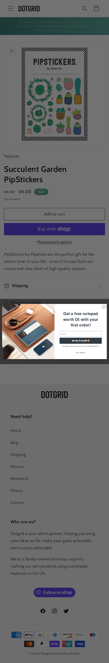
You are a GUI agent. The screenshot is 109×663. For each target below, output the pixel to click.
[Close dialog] (104, 307)
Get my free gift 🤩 (81, 340)
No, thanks (80, 352)
